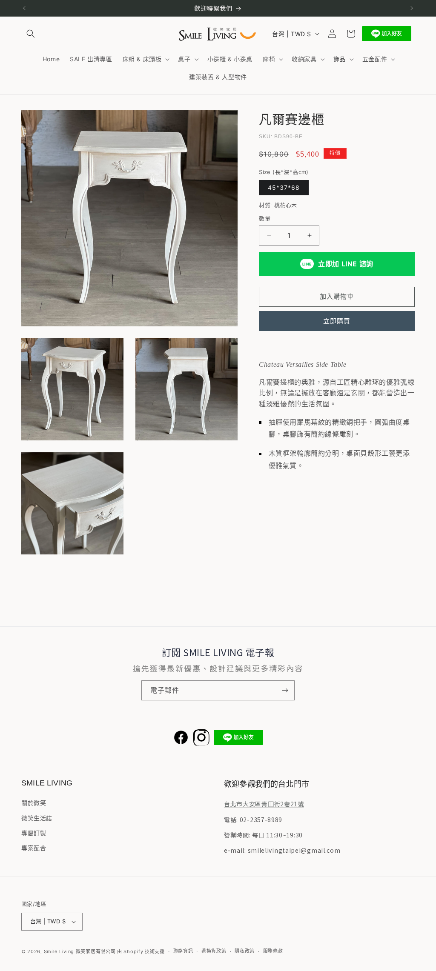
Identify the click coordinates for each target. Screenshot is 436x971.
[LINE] (238, 737)
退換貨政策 (214, 951)
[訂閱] (284, 690)
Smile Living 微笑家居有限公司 (80, 951)
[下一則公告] (411, 8)
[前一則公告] (24, 8)
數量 (264, 218)
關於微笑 (33, 802)
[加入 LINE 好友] (386, 33)
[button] (30, 33)
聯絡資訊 (183, 951)
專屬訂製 (33, 833)
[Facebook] (181, 737)
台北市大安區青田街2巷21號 (264, 804)
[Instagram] (201, 737)
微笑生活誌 (36, 818)
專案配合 (33, 847)
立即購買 (336, 321)
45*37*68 (284, 187)
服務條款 (273, 951)
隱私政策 (245, 951)
